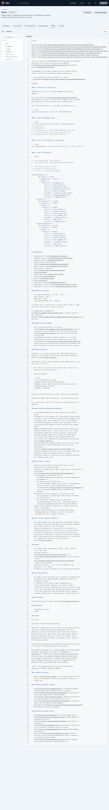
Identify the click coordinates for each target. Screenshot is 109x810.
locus (4, 12)
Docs (89, 3)
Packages (73, 3)
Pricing (82, 3)
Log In (104, 3)
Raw (105, 31)
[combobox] (34, 3)
